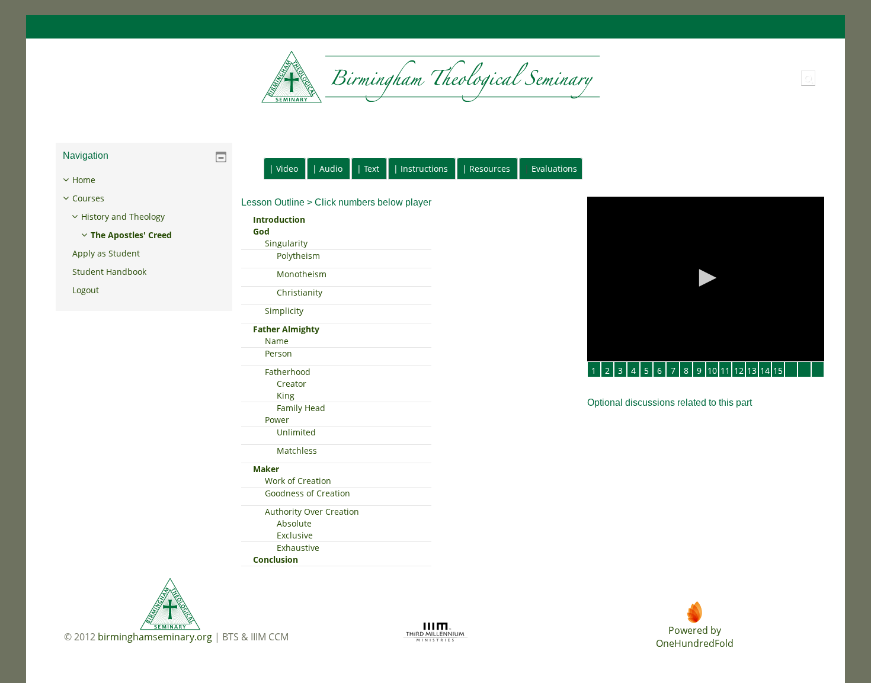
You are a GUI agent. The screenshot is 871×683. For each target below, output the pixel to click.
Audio (330, 168)
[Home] (325, 77)
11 (725, 370)
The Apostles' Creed (131, 235)
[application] (705, 279)
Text (371, 168)
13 (752, 370)
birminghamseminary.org (155, 636)
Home (83, 179)
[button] (808, 78)
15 (778, 370)
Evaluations (554, 168)
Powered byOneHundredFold (695, 637)
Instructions (424, 168)
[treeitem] (144, 235)
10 (712, 370)
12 (739, 370)
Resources (489, 168)
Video (287, 168)
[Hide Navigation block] (221, 157)
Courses (88, 198)
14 (765, 370)
